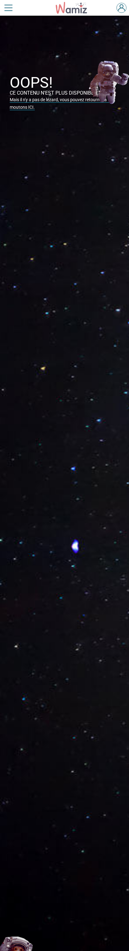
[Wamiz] (74, 8)
